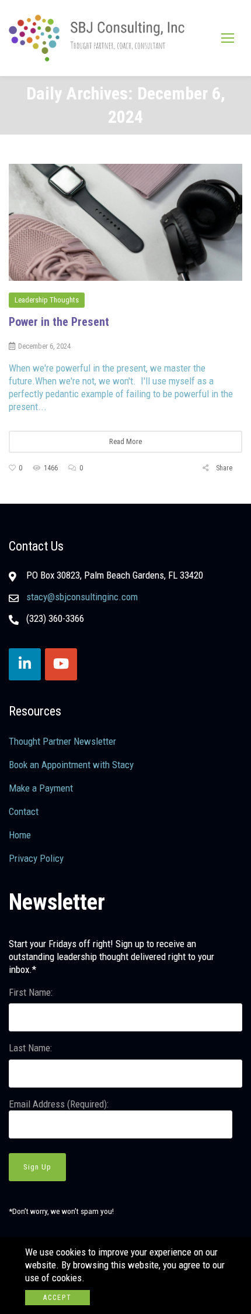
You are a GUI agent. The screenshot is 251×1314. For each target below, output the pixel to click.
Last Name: (30, 1048)
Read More (125, 441)
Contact (24, 811)
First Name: (31, 992)
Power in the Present (59, 322)
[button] (227, 37)
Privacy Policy (36, 858)
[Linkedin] (25, 664)
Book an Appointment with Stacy (71, 764)
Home (20, 835)
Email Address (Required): (59, 1104)
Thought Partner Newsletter (62, 741)
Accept (57, 1298)
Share (223, 468)
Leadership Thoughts (47, 299)
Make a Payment (41, 788)
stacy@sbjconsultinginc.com (82, 597)
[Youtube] (61, 664)
